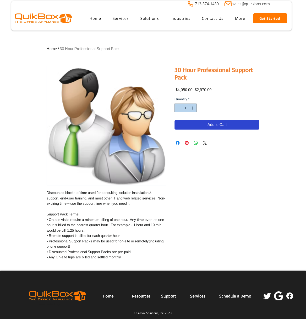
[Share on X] (205, 143)
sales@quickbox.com (251, 3)
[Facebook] (289, 295)
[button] (121, 18)
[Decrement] (178, 108)
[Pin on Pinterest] (187, 143)
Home (52, 49)
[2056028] (278, 295)
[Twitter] (267, 295)
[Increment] (193, 108)
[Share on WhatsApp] (196, 143)
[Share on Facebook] (177, 143)
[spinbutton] (185, 108)
